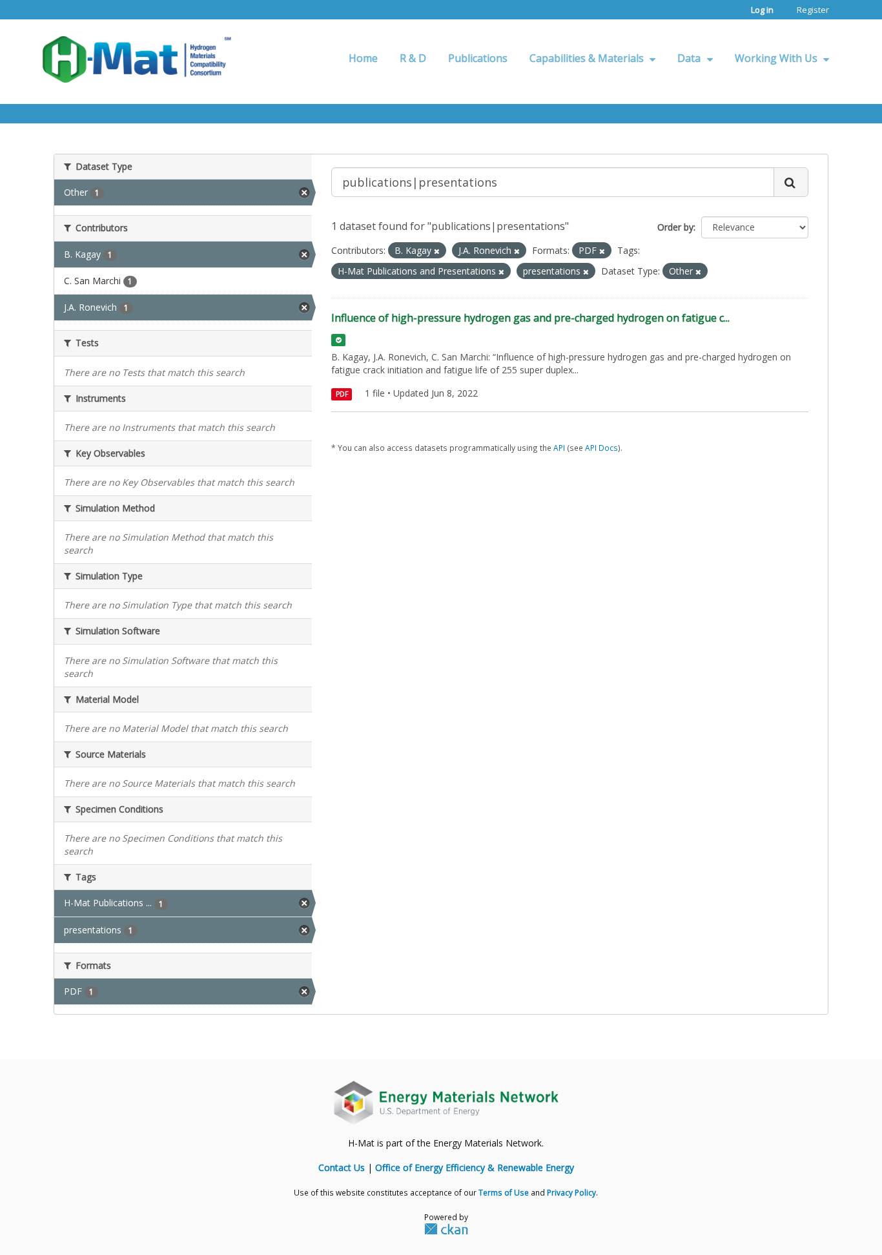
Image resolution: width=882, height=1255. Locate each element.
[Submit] (791, 182)
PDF (342, 394)
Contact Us (341, 1167)
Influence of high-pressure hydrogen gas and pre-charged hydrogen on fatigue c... (530, 318)
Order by (675, 227)
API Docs (601, 447)
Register (813, 10)
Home (363, 58)
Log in (762, 10)
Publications (478, 58)
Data (690, 58)
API (559, 447)
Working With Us (777, 58)
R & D (413, 58)
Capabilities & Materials (587, 58)
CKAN (446, 1228)
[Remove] (437, 251)
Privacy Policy (571, 1192)
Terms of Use (503, 1192)
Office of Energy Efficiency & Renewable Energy (474, 1167)
